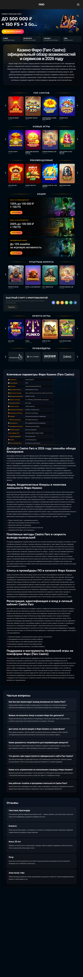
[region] (41, 109)
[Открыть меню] (78, 4)
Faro (41, 4)
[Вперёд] (77, 105)
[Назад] (5, 105)
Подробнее (11, 307)
